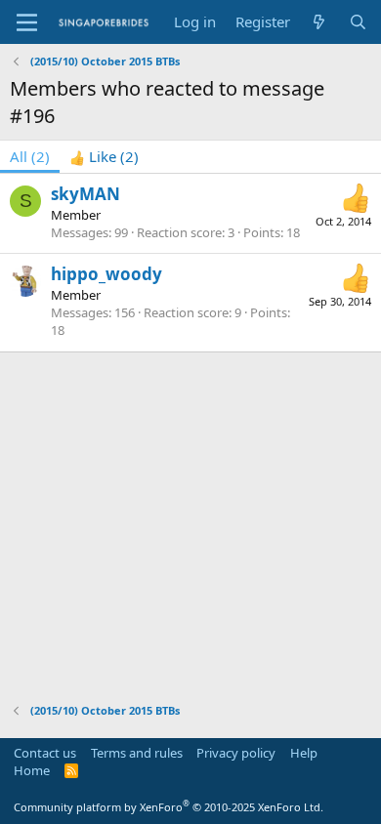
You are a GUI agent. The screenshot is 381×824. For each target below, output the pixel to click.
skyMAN (85, 194)
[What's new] (319, 22)
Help (304, 753)
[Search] (358, 22)
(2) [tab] (30, 156)
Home (32, 770)
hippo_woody (106, 274)
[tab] (104, 157)
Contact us (45, 753)
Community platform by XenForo (168, 807)
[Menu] (27, 22)
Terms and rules (137, 753)
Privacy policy (235, 753)
